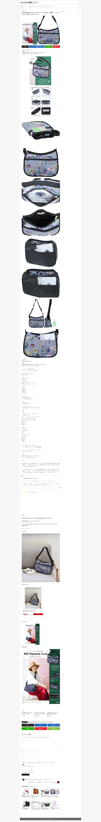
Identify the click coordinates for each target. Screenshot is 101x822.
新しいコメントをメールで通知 (28, 770)
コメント (24, 739)
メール (23, 754)
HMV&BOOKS (24, 646)
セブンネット (24, 621)
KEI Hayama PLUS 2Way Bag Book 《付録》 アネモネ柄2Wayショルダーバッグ (40, 713)
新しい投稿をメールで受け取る (28, 772)
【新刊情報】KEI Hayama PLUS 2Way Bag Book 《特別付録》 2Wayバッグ (52, 713)
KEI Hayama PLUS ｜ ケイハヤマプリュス (30, 520)
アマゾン (23, 531)
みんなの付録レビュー (29, 2)
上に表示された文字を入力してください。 (29, 766)
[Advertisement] (41, 504)
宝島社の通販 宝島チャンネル (29, 478)
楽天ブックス (24, 584)
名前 (23, 750)
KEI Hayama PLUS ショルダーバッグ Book (30, 52)
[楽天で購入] (30, 613)
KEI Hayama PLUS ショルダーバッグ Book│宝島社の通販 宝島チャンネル (36, 518)
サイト (23, 758)
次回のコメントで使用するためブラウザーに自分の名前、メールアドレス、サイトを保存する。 (38, 762)
